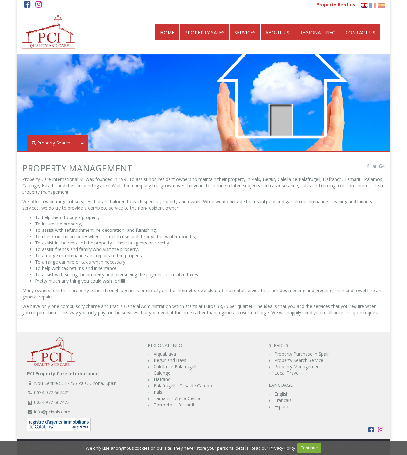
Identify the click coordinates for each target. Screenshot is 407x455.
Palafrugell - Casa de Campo (183, 386)
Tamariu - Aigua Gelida (177, 398)
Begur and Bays (170, 360)
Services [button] (245, 32)
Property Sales (204, 32)
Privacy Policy (282, 448)
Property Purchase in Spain (302, 354)
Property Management (297, 367)
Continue (309, 448)
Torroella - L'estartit (174, 405)
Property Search (54, 143)
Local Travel (287, 373)
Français (283, 400)
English (281, 394)
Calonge (162, 373)
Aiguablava (165, 354)
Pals (158, 392)
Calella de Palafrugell (175, 367)
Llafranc (162, 379)
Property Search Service (298, 360)
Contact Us (360, 32)
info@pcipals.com (52, 412)
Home (167, 32)
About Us (277, 32)
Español (282, 407)
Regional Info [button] (317, 32)
